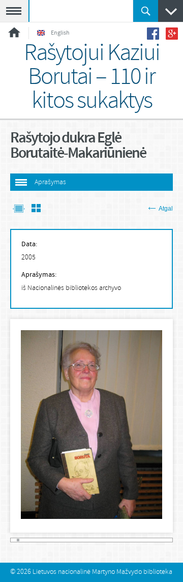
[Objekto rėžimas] (18, 209)
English (60, 33)
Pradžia (14, 32)
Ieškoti (145, 11)
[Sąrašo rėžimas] (36, 209)
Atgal (166, 208)
